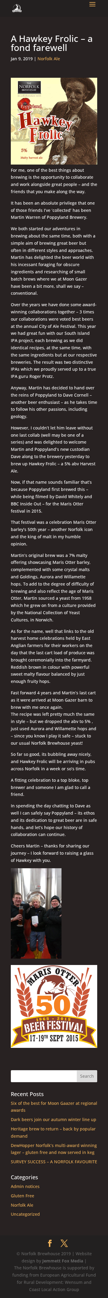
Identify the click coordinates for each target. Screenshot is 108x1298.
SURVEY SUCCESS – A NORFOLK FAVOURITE (54, 1161)
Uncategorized (25, 1214)
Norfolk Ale (49, 58)
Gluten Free (22, 1196)
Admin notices (25, 1186)
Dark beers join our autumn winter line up (53, 1119)
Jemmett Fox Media (62, 1261)
